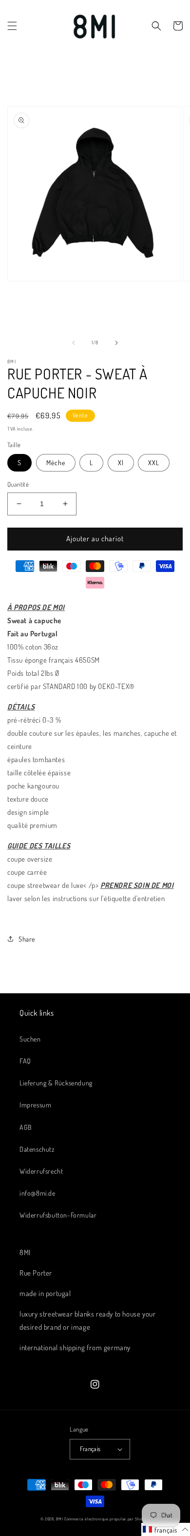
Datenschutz (37, 1149)
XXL (153, 462)
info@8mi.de (37, 1193)
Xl (121, 462)
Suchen (30, 1039)
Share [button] (27, 939)
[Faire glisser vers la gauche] (73, 343)
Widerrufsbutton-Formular (57, 1215)
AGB (25, 1127)
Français (90, 1449)
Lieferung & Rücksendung (56, 1083)
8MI (59, 1518)
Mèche (55, 462)
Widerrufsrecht (41, 1171)
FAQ (25, 1061)
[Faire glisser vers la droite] (116, 343)
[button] (12, 26)
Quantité (18, 484)
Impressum (35, 1105)
